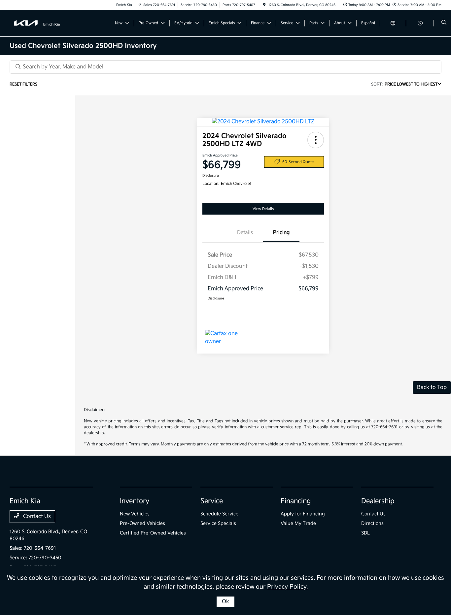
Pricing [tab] (281, 232)
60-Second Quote (298, 162)
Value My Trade (298, 523)
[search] (443, 23)
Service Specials (218, 523)
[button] (315, 140)
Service (211, 501)
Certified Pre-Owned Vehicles (153, 533)
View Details (263, 209)
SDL (365, 533)
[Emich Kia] (39, 23)
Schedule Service (219, 514)
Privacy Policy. (287, 586)
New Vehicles (135, 514)
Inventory (134, 501)
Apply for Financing (303, 514)
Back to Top (432, 387)
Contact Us (36, 516)
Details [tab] (245, 232)
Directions (372, 523)
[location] (264, 5)
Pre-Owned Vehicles (142, 523)
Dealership (378, 501)
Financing (296, 501)
